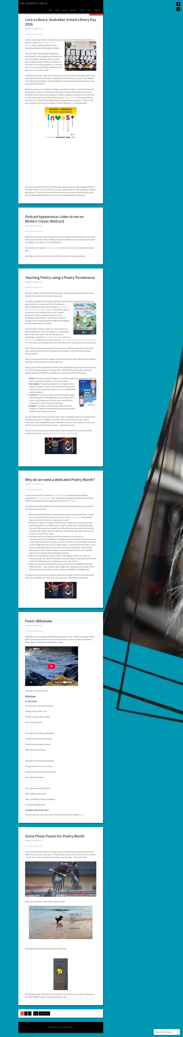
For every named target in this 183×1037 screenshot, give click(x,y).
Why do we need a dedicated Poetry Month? (60, 479)
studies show (76, 517)
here (73, 103)
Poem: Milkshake (38, 621)
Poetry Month (58, 495)
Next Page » (44, 1013)
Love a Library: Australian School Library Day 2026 (60, 22)
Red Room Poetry (43, 498)
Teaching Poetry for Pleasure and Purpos (78, 340)
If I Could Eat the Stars (53, 337)
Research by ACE (72, 97)
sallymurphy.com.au (34, 3)
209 (36, 1013)
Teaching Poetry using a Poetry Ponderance (60, 277)
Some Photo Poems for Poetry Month (55, 836)
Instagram (72, 501)
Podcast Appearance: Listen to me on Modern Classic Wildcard (54, 219)
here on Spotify (52, 248)
